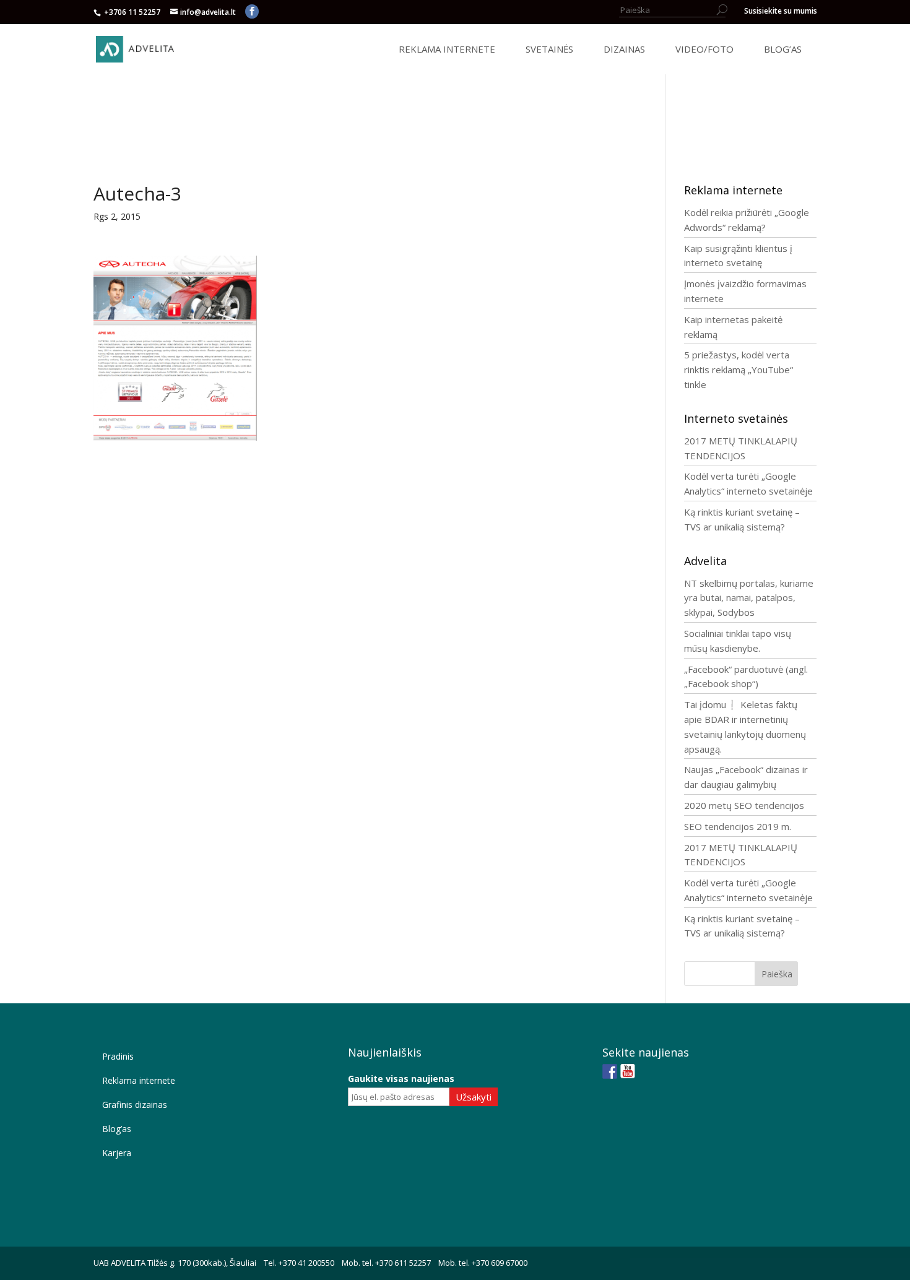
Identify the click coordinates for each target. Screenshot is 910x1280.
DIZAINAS (624, 49)
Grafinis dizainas (134, 1104)
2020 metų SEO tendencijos (744, 805)
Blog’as (116, 1129)
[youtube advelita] (627, 1071)
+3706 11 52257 (133, 12)
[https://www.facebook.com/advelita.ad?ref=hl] (609, 1071)
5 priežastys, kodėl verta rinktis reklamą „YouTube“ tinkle (738, 369)
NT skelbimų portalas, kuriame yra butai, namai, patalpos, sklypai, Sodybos (748, 598)
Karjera (116, 1153)
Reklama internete (138, 1080)
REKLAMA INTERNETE (447, 49)
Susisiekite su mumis (780, 11)
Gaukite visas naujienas (401, 1078)
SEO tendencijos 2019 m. (737, 826)
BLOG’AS (783, 49)
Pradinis (118, 1056)
